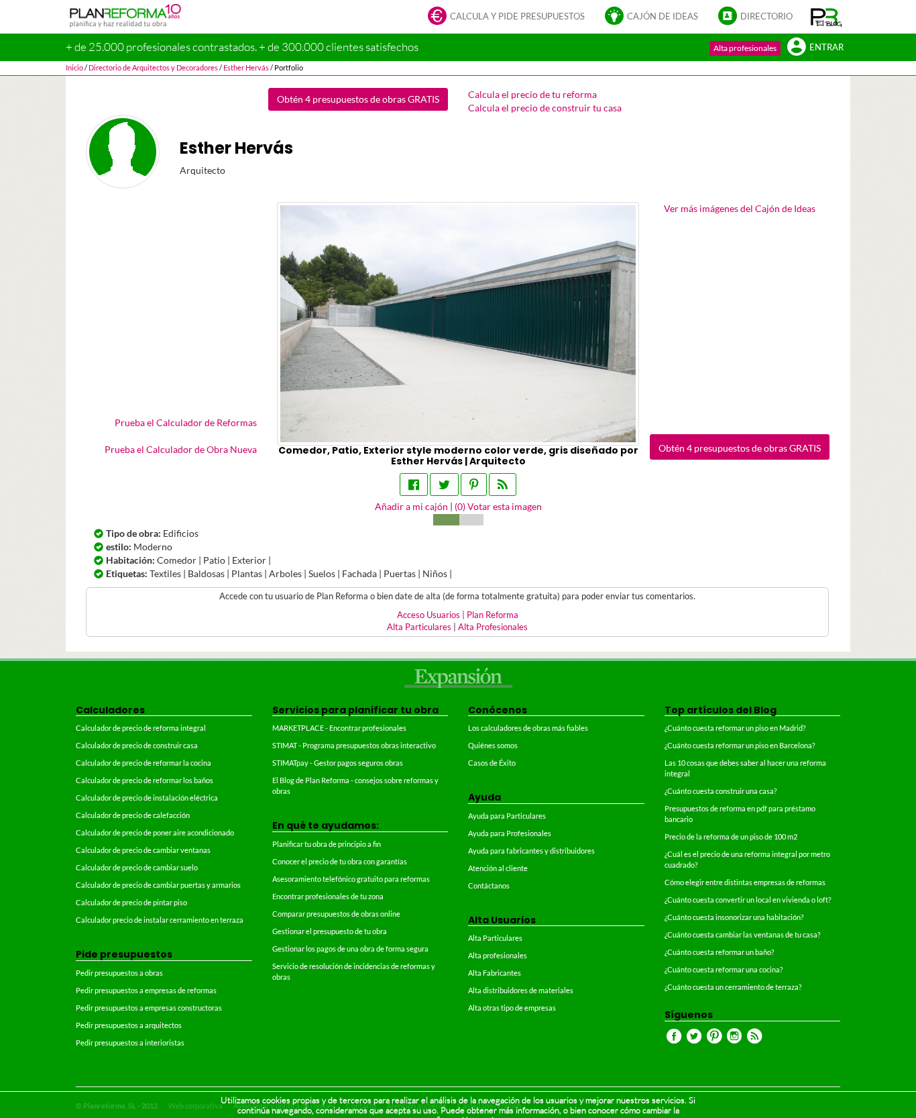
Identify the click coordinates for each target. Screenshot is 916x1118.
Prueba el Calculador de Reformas (186, 422)
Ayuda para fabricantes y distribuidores (531, 850)
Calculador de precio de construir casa (137, 745)
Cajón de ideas (662, 16)
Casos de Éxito (492, 762)
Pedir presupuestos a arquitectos (129, 1025)
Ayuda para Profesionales (509, 833)
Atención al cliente (498, 868)
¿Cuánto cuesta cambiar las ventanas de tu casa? (742, 934)
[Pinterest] (474, 484)
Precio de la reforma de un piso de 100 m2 (731, 836)
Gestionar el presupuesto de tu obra (329, 931)
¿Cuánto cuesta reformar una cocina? (724, 969)
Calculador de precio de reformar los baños (144, 780)
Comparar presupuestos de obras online (336, 913)
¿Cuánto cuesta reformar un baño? (719, 952)
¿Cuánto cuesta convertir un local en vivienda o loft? (748, 899)
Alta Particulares (419, 627)
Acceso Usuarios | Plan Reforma (457, 615)
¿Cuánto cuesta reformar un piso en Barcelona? (740, 745)
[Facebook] (414, 484)
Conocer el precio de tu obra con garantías (339, 861)
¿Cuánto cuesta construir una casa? (721, 790)
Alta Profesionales (493, 627)
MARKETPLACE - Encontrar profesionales (339, 727)
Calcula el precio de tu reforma (532, 94)
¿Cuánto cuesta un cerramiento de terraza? (733, 986)
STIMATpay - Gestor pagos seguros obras (337, 762)
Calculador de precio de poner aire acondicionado (155, 832)
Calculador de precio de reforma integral (141, 727)
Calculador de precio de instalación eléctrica (147, 797)
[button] (826, 17)
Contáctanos (489, 885)
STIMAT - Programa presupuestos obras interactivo (354, 745)
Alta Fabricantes (494, 972)
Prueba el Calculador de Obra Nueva (181, 449)
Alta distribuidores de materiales (520, 990)
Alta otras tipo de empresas (512, 1007)
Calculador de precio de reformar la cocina (143, 762)
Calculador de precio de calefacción (133, 815)
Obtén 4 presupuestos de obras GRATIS (358, 99)
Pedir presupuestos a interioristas (130, 1042)
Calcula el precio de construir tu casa (545, 107)
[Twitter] (444, 484)
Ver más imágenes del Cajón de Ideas (739, 208)
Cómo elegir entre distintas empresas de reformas (745, 882)
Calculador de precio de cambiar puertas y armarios (158, 884)
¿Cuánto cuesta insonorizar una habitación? (734, 917)
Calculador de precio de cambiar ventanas (143, 850)
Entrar (826, 47)
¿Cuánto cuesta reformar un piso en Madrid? (735, 727)
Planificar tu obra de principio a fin (326, 844)
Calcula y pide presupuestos (517, 16)
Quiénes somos (493, 745)
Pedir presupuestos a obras (119, 972)
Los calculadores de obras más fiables (528, 727)
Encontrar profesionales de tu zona (328, 896)
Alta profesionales (745, 48)
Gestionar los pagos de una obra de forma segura (350, 948)
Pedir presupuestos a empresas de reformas (146, 990)
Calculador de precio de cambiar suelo (137, 867)
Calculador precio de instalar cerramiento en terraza (159, 919)
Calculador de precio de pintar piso (131, 902)
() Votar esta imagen (498, 506)
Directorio (766, 16)
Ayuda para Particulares (507, 815)
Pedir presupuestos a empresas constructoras (149, 1007)
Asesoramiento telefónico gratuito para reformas (351, 878)
